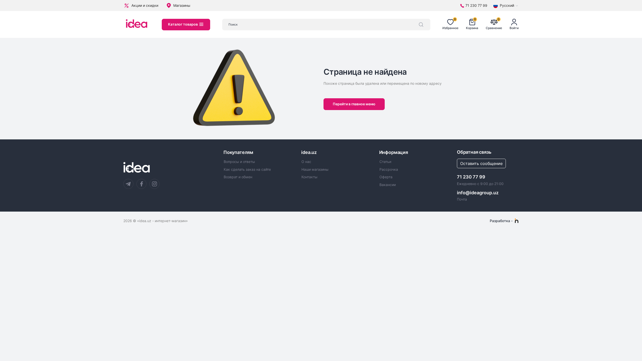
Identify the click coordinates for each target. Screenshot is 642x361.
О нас (306, 162)
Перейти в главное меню (354, 104)
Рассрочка (388, 169)
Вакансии (387, 185)
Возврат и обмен (238, 177)
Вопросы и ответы (239, 162)
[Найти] (421, 24)
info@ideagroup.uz (478, 192)
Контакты (309, 177)
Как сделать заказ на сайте (247, 169)
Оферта (385, 177)
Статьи (385, 162)
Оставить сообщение (481, 163)
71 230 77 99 (471, 176)
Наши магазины (315, 169)
